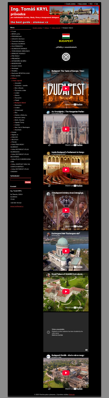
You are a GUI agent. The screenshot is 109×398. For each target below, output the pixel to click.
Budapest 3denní (20, 103)
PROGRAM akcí (17, 36)
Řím (16, 112)
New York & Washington (22, 127)
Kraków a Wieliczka (21, 115)
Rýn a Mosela (19, 88)
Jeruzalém (18, 83)
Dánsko (17, 95)
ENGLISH (15, 137)
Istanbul (17, 125)
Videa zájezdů (56, 28)
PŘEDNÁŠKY (16, 58)
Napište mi (15, 135)
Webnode (72, 394)
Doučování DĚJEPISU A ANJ (21, 73)
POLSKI (14, 142)
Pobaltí (17, 100)
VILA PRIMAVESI (17, 46)
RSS (91, 4)
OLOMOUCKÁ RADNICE (19, 48)
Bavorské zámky (20, 117)
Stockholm (18, 130)
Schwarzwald (19, 110)
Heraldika (14, 71)
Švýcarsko (18, 98)
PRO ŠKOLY (16, 56)
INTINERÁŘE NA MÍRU (19, 61)
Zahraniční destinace (18, 39)
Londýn (17, 93)
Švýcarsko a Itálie (20, 90)
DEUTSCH (15, 139)
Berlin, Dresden (19, 120)
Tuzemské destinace (18, 41)
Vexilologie (15, 68)
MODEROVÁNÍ (16, 63)
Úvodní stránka (37, 28)
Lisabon (17, 107)
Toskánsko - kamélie (21, 85)
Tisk (96, 4)
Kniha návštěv (16, 76)
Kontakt (14, 132)
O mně (14, 31)
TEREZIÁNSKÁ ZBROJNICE (21, 51)
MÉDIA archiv (16, 34)
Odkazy (46, 28)
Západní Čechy (19, 122)
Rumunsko (18, 105)
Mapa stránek (82, 4)
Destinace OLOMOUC (18, 44)
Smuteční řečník (17, 66)
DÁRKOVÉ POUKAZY (19, 53)
